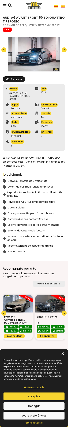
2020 (43, 92)
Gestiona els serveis (34, 387)
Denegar (34, 406)
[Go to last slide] (3, 313)
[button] (63, 353)
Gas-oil (45, 108)
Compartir (16, 79)
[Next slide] (64, 49)
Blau (13, 126)
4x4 (42, 117)
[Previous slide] (3, 49)
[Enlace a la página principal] (34, 6)
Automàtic (16, 117)
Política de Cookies (34, 422)
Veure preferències (34, 415)
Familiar (15, 108)
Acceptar (34, 396)
